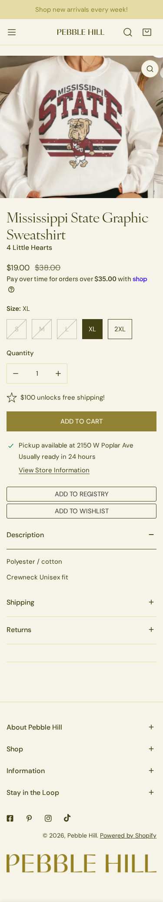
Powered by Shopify (128, 835)
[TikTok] (67, 818)
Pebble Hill (82, 835)
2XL (120, 329)
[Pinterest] (29, 818)
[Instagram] (48, 818)
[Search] (127, 32)
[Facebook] (10, 818)
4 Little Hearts (29, 247)
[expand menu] (12, 32)
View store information (54, 470)
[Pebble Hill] (80, 32)
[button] (146, 32)
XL (92, 329)
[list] (81, 127)
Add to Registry (82, 494)
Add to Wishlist (82, 511)
